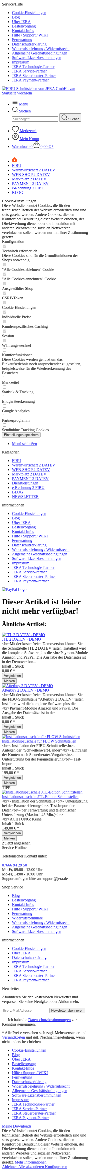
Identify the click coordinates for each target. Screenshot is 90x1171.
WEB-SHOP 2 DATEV (31, 469)
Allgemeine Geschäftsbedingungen (39, 53)
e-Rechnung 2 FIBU (28, 487)
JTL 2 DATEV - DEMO (21, 639)
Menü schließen (24, 443)
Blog (16, 17)
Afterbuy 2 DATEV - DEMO (25, 690)
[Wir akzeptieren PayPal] (14, 589)
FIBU (16, 460)
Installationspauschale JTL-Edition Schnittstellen (40, 796)
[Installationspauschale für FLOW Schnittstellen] (41, 737)
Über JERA (21, 21)
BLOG (17, 492)
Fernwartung (22, 39)
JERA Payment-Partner (30, 80)
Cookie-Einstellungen (29, 12)
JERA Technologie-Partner (33, 66)
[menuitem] (50, 12)
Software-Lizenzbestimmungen (36, 57)
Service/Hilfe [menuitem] (36, 42)
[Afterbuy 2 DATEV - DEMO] (27, 686)
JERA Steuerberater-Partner (34, 75)
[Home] (14, 161)
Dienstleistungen (25, 483)
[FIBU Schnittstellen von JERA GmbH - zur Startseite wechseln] (45, 93)
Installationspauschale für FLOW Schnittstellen (39, 741)
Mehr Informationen (30, 1162)
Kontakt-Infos (23, 30)
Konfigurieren (56, 1167)
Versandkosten (13, 1037)
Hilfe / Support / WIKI (30, 35)
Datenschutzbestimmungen (49, 1020)
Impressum (20, 62)
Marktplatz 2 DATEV (29, 474)
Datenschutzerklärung (29, 44)
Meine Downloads (16, 1126)
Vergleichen (12, 676)
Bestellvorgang (24, 26)
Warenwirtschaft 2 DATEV (33, 465)
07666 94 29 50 (14, 865)
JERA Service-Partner (29, 71)
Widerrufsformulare (27, 918)
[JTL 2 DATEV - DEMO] (23, 635)
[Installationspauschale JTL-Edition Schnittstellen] (42, 792)
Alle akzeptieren (31, 1167)
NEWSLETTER (25, 496)
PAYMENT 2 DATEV (30, 478)
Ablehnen (10, 1167)
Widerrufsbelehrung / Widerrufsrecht (41, 48)
